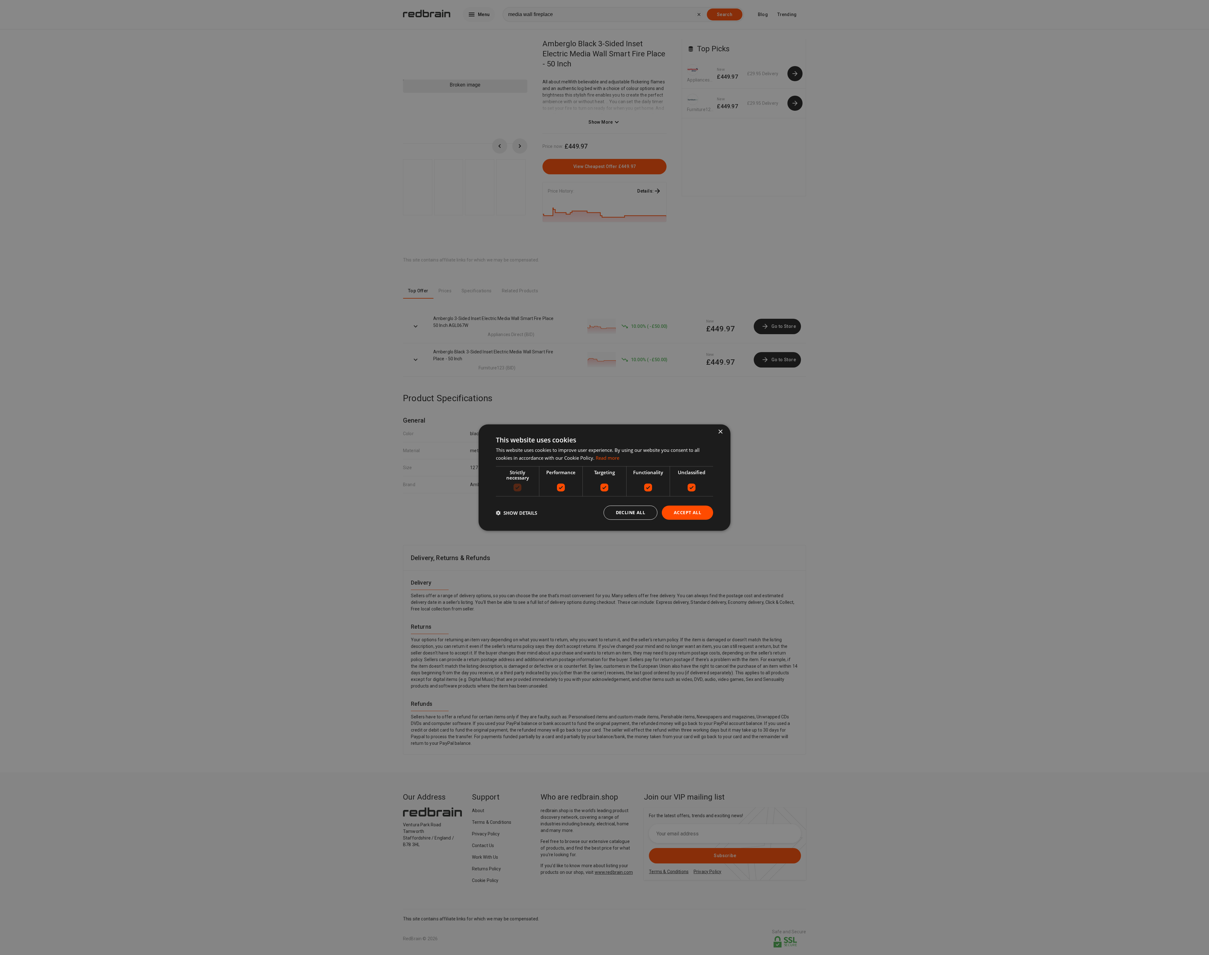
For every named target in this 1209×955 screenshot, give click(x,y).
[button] (516, 512)
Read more (607, 457)
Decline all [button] (630, 512)
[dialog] (604, 477)
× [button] (720, 431)
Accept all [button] (687, 512)
